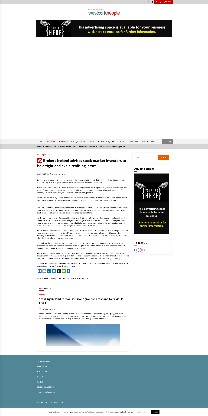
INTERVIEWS (63, 142)
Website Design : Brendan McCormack (50, 402)
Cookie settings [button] (142, 412)
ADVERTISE (51, 142)
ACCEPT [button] (155, 412)
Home (41, 142)
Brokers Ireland (81, 278)
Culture (91, 142)
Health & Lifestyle (104, 142)
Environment (134, 142)
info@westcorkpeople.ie (46, 392)
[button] (164, 141)
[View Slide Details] (104, 28)
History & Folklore (78, 142)
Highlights (43, 294)
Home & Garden (148, 142)
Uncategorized (43, 155)
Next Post (43, 288)
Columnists (121, 142)
